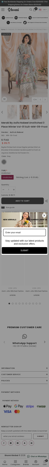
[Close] (44, 215)
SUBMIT (24, 250)
